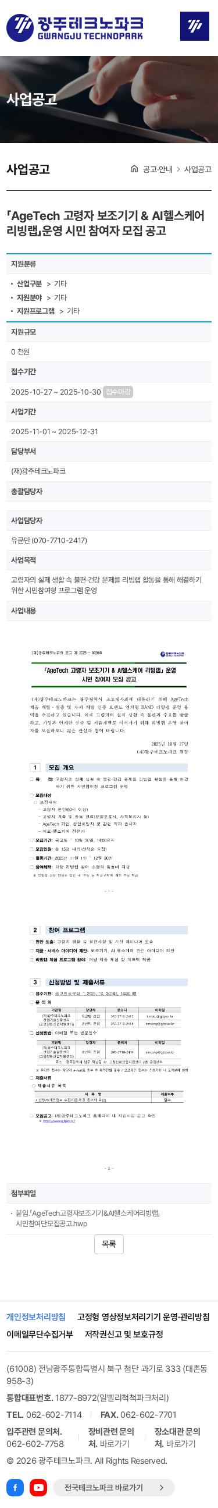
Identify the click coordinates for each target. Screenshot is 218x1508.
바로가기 (115, 1444)
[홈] (134, 169)
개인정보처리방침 (36, 1317)
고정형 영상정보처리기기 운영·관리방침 (143, 1317)
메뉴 (194, 26)
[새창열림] (15, 1487)
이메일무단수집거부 (39, 1334)
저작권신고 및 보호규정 (124, 1334)
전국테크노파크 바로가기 (104, 1487)
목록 (109, 1244)
